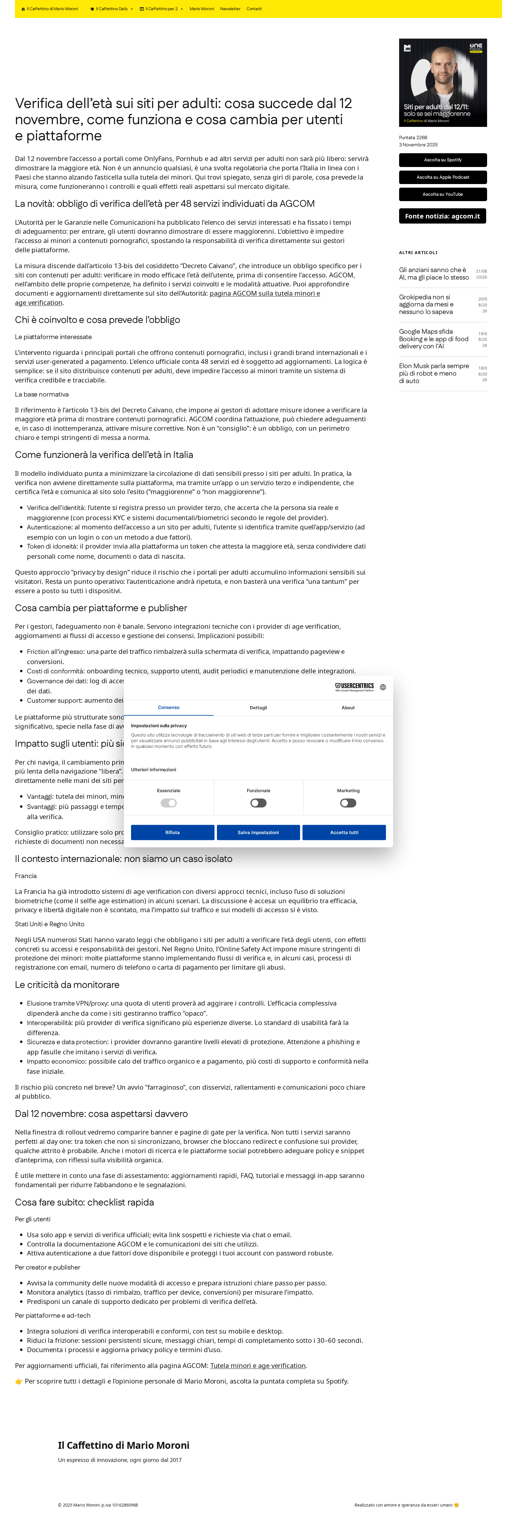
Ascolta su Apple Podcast (443, 177)
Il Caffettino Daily (112, 9)
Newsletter (230, 9)
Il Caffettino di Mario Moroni (52, 9)
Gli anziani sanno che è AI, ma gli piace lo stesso (434, 274)
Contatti (254, 9)
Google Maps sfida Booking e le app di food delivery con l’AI (434, 339)
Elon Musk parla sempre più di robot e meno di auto (434, 374)
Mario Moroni (202, 9)
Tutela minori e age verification (258, 1365)
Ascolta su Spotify (443, 160)
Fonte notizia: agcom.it (442, 215)
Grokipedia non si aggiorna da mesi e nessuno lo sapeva (426, 305)
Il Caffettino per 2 (162, 9)
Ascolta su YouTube (443, 194)
